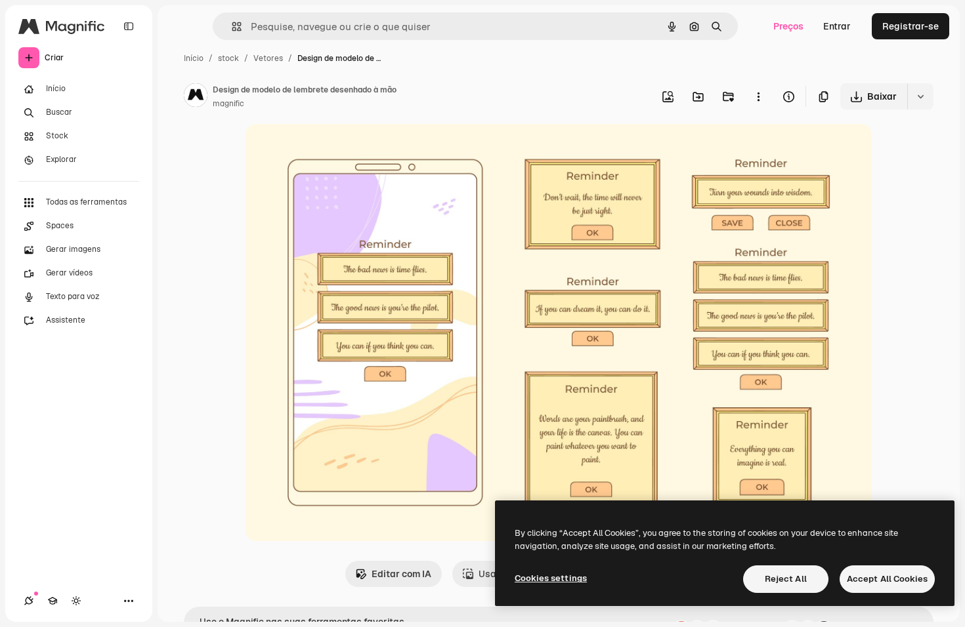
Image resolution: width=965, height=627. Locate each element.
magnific (228, 103)
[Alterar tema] (76, 600)
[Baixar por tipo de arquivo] (920, 96)
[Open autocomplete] (231, 26)
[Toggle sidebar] (128, 26)
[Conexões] (28, 600)
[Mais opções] (758, 96)
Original (329, 149)
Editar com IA (401, 574)
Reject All (786, 578)
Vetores (268, 58)
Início (194, 58)
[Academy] (52, 600)
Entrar (837, 26)
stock (228, 58)
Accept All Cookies (887, 578)
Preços (788, 26)
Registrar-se (910, 26)
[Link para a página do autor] (195, 97)
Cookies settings (551, 578)
